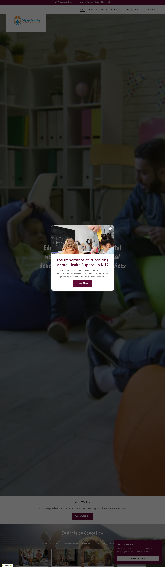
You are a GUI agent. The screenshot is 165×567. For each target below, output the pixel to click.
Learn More (82, 283)
